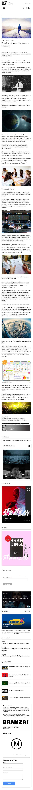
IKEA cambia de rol (8, 624)
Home (3, 40)
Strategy (12, 40)
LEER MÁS (16, 633)
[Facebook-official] (26, 8)
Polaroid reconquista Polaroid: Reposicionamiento (16, 656)
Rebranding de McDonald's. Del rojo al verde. (20, 683)
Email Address (7, 578)
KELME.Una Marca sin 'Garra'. (16, 690)
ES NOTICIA (5, 611)
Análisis (7, 40)
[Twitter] (23, 8)
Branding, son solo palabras (12, 462)
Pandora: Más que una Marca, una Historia (19, 697)
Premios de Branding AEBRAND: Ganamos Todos (15, 643)
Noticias (3, 641)
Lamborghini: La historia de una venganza (19, 666)
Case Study (4, 647)
